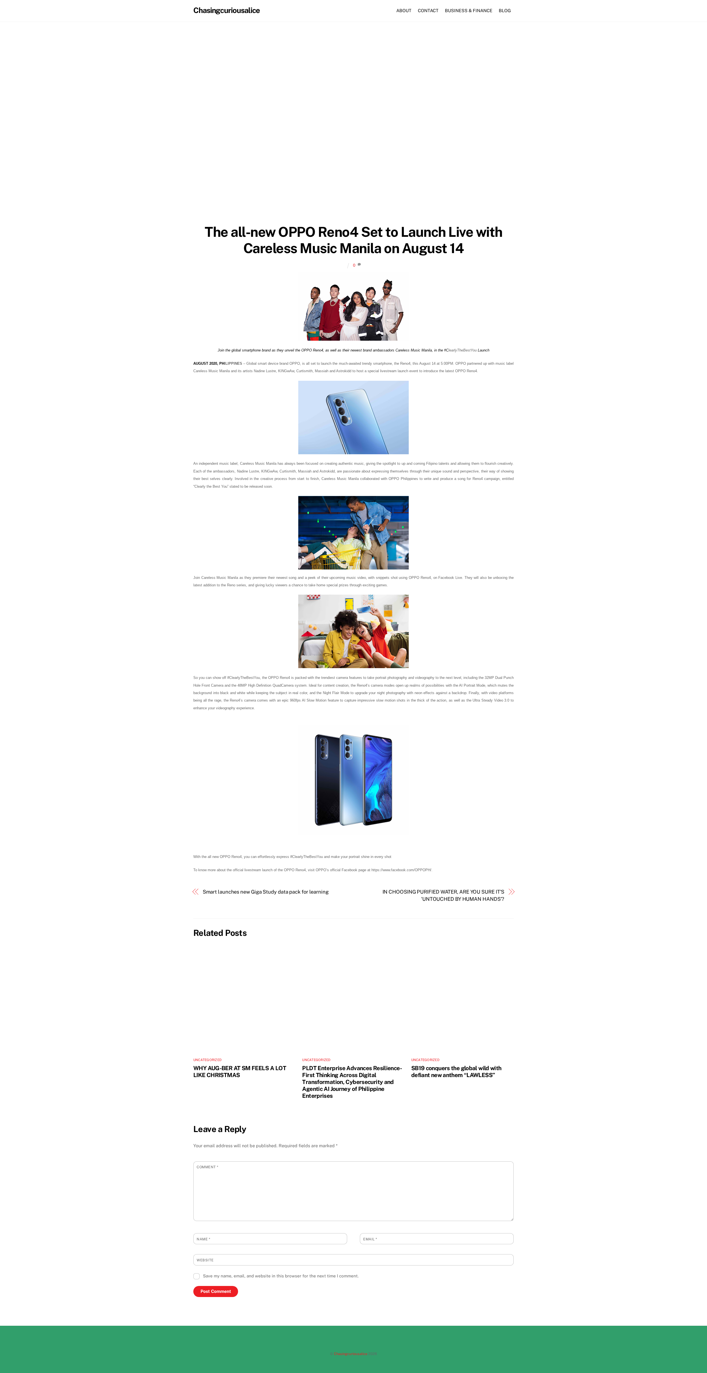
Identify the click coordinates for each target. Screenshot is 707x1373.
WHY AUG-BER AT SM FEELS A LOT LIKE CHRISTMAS (239, 1071)
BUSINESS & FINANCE (468, 10)
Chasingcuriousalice (350, 1354)
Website (205, 1260)
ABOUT (403, 10)
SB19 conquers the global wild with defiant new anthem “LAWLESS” (456, 1071)
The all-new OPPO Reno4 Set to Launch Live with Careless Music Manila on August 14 (353, 240)
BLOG (505, 10)
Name (203, 1239)
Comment (207, 1167)
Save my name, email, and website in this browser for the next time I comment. (280, 1276)
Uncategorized (207, 1060)
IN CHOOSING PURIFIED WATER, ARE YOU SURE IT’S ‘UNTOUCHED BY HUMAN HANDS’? (443, 895)
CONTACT (428, 10)
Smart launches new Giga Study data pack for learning (266, 892)
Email (370, 1239)
